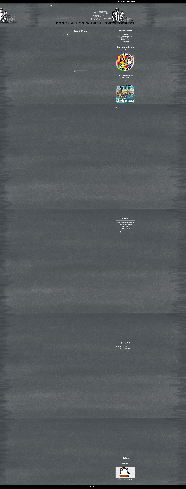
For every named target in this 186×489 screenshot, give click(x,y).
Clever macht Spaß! (126, 224)
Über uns (96, 23)
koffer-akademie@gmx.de (128, 1)
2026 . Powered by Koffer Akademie (93, 487)
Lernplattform (80, 23)
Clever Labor (126, 226)
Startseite (62, 23)
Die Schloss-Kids (126, 228)
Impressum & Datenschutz (119, 23)
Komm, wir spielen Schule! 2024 (126, 222)
